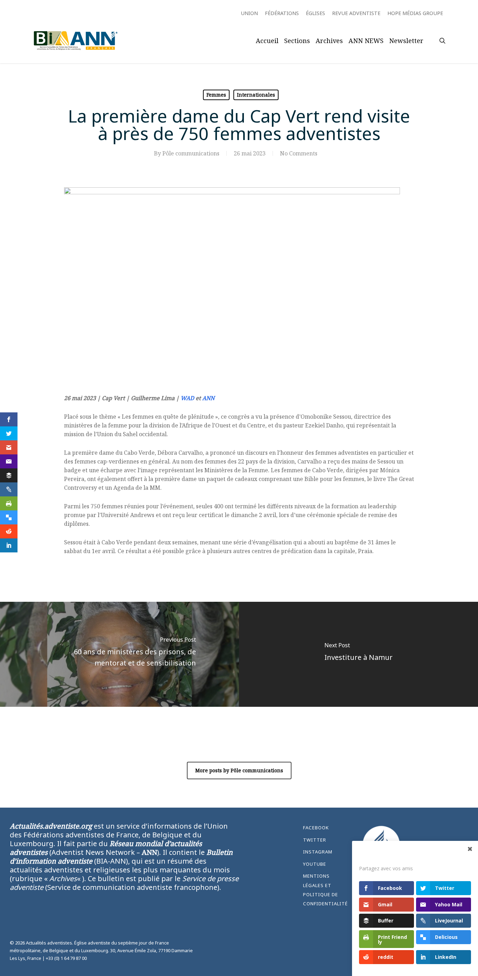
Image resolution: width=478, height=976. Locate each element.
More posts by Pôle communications (239, 770)
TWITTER (314, 840)
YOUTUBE (314, 864)
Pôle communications (190, 153)
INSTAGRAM (317, 852)
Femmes (216, 94)
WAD (187, 398)
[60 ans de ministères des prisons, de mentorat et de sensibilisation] (119, 654)
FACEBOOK (316, 827)
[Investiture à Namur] (358, 654)
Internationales (256, 94)
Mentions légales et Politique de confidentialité (325, 890)
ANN (208, 398)
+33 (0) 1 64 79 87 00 (66, 958)
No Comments (298, 153)
